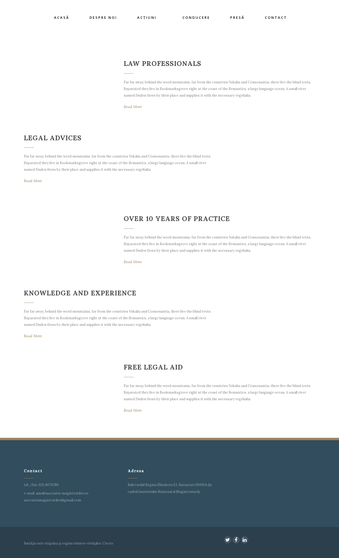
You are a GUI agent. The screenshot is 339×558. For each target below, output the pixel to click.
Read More (133, 106)
